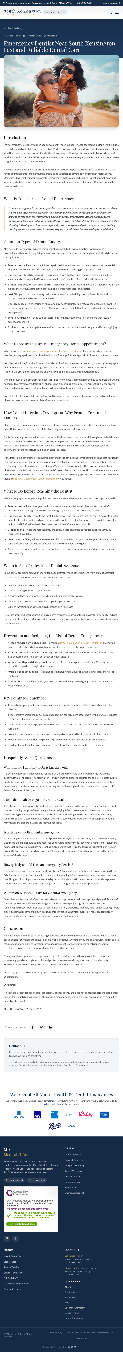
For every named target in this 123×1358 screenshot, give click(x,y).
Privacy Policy (56, 1332)
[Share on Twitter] (41, 1027)
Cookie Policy (90, 1332)
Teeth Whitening (73, 1171)
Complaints (82, 1338)
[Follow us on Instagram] (7, 1239)
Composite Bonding (75, 1165)
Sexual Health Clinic (14, 1272)
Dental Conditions (74, 1318)
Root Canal (70, 1187)
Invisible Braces (72, 1176)
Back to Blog (15, 28)
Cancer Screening (13, 1289)
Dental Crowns (72, 1181)
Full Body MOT (11, 1278)
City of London (110, 2)
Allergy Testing (11, 1267)
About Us (69, 1287)
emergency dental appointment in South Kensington (54, 350)
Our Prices (70, 1292)
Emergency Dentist (74, 1192)
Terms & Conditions (73, 1332)
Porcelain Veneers (74, 1160)
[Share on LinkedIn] (50, 1027)
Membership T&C (105, 1332)
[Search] (110, 12)
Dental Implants (73, 1154)
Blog (67, 1302)
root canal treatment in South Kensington (34, 478)
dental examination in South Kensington (80, 642)
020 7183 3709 (73, 1274)
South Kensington (54, 12)
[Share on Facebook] (32, 1027)
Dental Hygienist (73, 1312)
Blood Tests (10, 1261)
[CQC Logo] (17, 1195)
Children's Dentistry (75, 1307)
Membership (71, 1297)
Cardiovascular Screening (16, 1283)
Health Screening (12, 1256)
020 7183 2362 (84, 2)
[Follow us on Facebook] (15, 1239)
